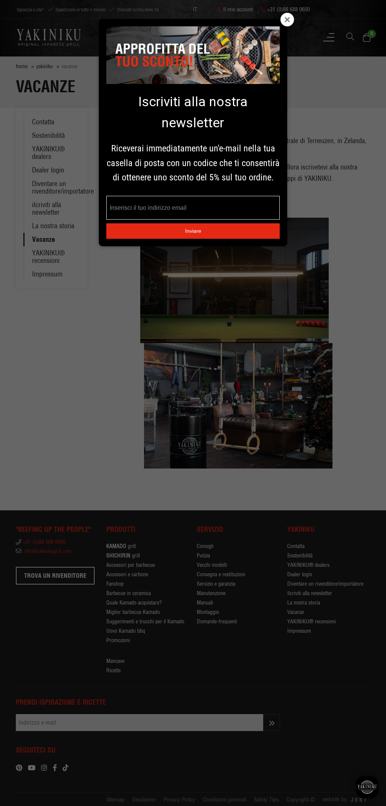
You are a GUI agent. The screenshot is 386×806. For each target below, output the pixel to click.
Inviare (193, 231)
